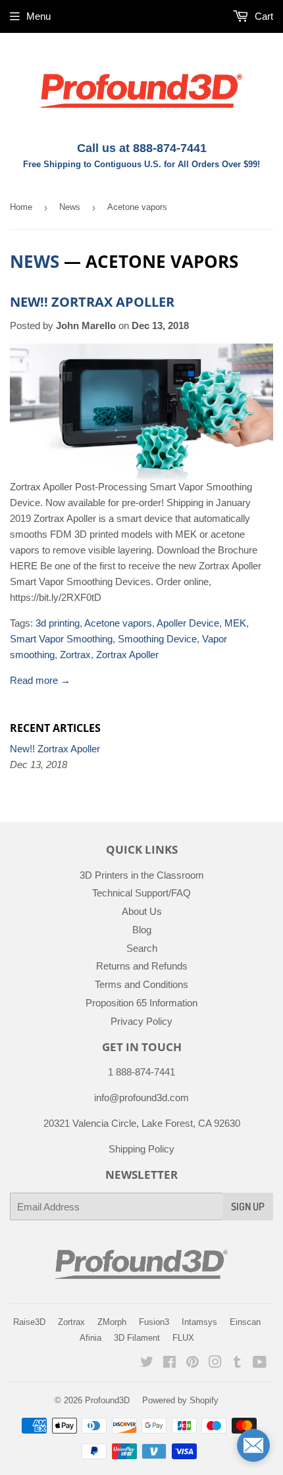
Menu (38, 16)
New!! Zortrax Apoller (92, 302)
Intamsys (199, 1322)
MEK (235, 623)
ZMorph (111, 1322)
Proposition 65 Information (141, 1002)
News (69, 207)
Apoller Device (188, 623)
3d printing (58, 623)
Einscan (245, 1322)
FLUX (183, 1338)
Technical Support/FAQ (141, 892)
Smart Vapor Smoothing (61, 638)
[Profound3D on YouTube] (260, 1363)
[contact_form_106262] (253, 1445)
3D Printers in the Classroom (142, 875)
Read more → (40, 680)
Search (141, 948)
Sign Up (248, 1206)
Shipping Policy (141, 1148)
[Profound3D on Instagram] (215, 1363)
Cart (262, 16)
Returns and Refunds (142, 965)
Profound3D (107, 1400)
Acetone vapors (118, 623)
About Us (142, 911)
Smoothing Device (157, 638)
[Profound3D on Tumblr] (237, 1363)
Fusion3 (154, 1322)
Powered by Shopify (180, 1400)
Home (21, 207)
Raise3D (29, 1322)
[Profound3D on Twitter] (146, 1363)
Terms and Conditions (141, 984)
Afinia (90, 1338)
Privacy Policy (141, 1021)
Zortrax (75, 654)
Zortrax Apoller (127, 654)
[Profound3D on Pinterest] (192, 1363)
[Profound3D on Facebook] (169, 1363)
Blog (141, 929)
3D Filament (137, 1338)
